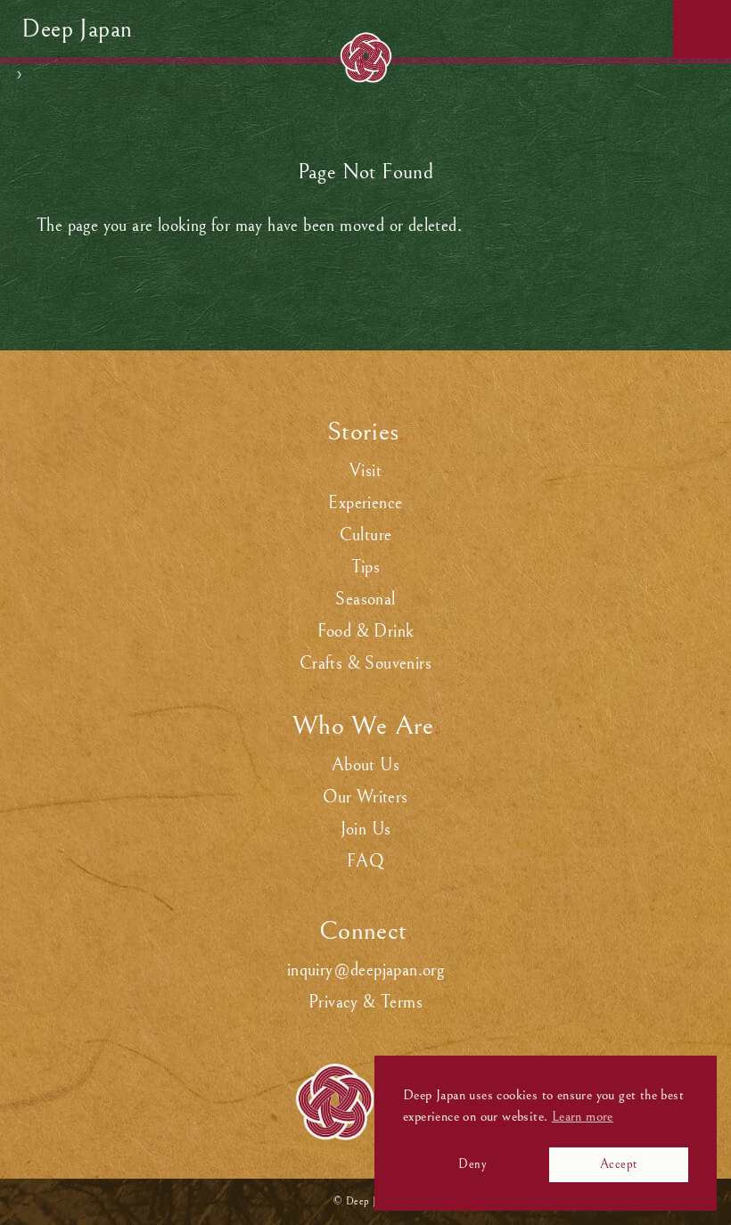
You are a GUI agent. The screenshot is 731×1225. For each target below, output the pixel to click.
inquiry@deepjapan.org (365, 970)
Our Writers (365, 797)
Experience (365, 503)
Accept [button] (618, 1164)
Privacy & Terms (365, 1002)
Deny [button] (472, 1164)
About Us (365, 765)
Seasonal (365, 599)
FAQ (365, 861)
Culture (366, 535)
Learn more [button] (582, 1116)
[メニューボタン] (702, 29)
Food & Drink (366, 631)
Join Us (366, 829)
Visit (365, 471)
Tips (366, 567)
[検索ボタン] (644, 29)
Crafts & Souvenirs (365, 664)
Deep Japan (76, 29)
